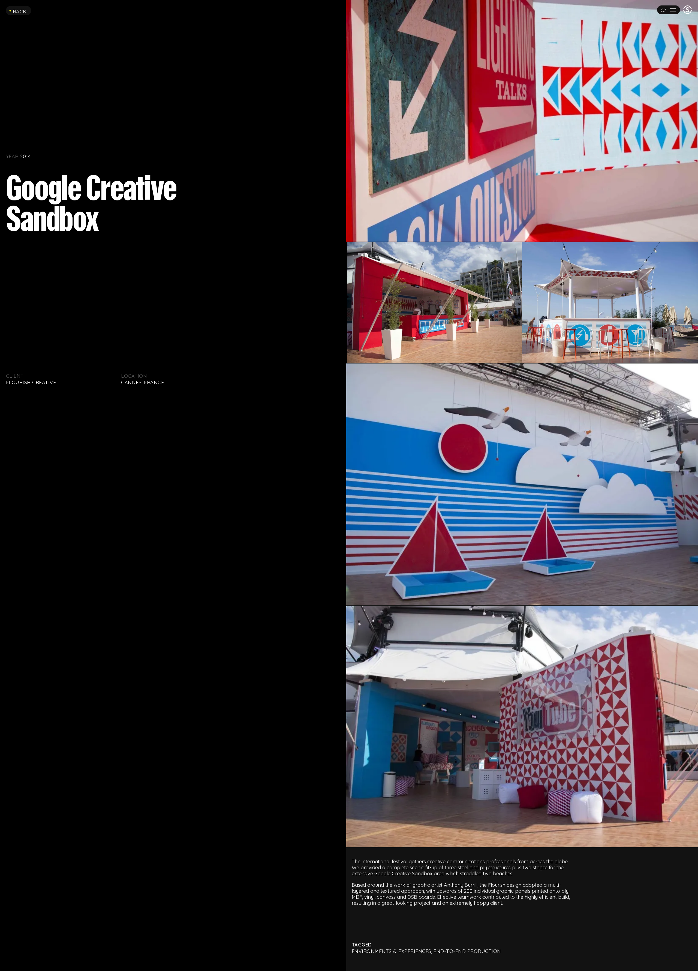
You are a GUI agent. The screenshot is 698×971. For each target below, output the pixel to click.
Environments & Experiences (391, 951)
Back (19, 11)
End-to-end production (467, 951)
